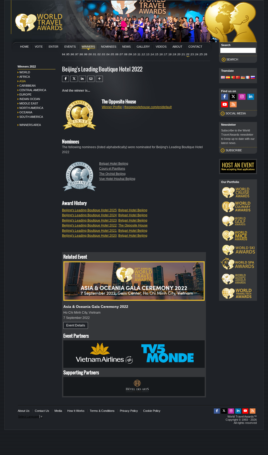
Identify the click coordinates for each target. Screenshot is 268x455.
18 (170, 54)
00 (90, 54)
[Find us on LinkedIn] (250, 97)
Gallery (143, 46)
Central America (32, 90)
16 (161, 54)
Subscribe (234, 150)
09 (130, 54)
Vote (39, 46)
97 (77, 54)
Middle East (28, 103)
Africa (24, 76)
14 (152, 54)
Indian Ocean (29, 99)
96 (72, 54)
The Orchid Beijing (112, 174)
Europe (25, 94)
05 (112, 54)
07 (121, 54)
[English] (223, 78)
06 (117, 54)
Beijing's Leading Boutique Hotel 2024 (89, 215)
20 (179, 54)
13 (147, 54)
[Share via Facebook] (65, 79)
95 (68, 54)
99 (85, 54)
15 (156, 54)
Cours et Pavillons (112, 168)
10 (134, 54)
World (24, 72)
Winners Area (30, 124)
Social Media (236, 113)
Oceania (25, 112)
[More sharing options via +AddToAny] (99, 79)
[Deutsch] (243, 78)
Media (58, 410)
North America (31, 107)
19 (174, 54)
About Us (24, 410)
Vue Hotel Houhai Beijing (117, 179)
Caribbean (27, 85)
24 (196, 54)
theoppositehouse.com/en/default (148, 107)
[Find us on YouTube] (224, 105)
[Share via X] (74, 79)
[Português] (233, 78)
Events (70, 46)
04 (108, 54)
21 (183, 54)
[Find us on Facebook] (224, 97)
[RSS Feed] (233, 105)
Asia (22, 81)
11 (139, 54)
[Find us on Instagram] (241, 97)
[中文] (238, 78)
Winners (88, 46)
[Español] (228, 78)
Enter (53, 46)
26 (205, 54)
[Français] (248, 78)
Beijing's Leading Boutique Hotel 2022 (89, 225)
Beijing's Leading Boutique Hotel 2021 (89, 230)
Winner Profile (112, 107)
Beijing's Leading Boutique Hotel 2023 (89, 220)
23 (192, 54)
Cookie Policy (151, 410)
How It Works (76, 410)
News (126, 46)
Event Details (75, 325)
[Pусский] (253, 78)
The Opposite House (133, 225)
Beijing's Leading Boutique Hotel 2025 (89, 210)
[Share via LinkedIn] (82, 79)
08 (125, 54)
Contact (195, 46)
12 (143, 54)
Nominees (108, 46)
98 (81, 54)
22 (187, 54)
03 (103, 54)
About (177, 46)
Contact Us (42, 410)
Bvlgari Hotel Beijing (113, 163)
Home (24, 46)
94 (63, 54)
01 (94, 54)
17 (165, 54)
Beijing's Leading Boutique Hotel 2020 (89, 235)
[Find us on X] (233, 97)
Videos (161, 46)
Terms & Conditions (102, 410)
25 (201, 54)
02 (99, 54)
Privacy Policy (129, 410)
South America (31, 116)
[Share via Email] (91, 79)
